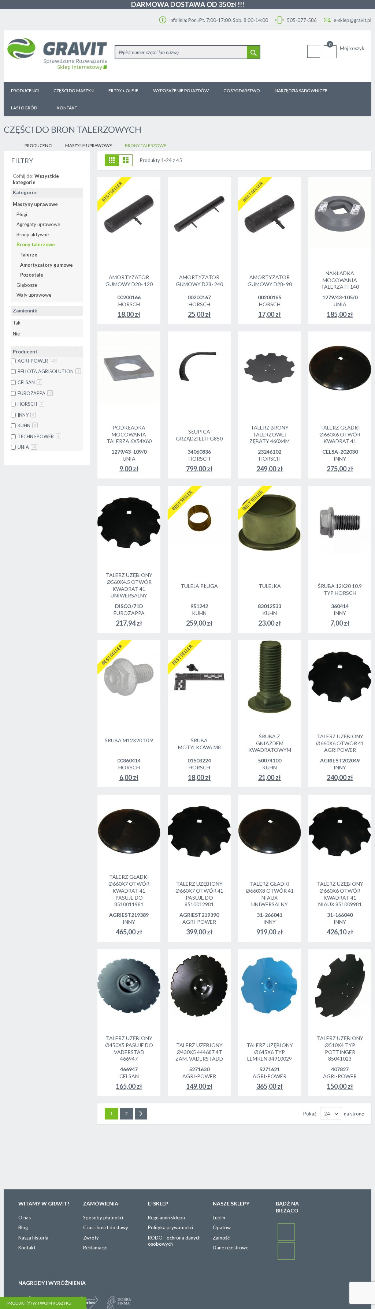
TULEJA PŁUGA (199, 586)
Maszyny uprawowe (88, 145)
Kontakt (27, 1247)
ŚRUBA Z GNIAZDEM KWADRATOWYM (269, 743)
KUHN (27, 425)
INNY (26, 415)
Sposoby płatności (103, 1217)
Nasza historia (33, 1238)
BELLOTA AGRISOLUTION (48, 371)
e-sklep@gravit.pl (352, 20)
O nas (24, 1217)
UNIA (27, 447)
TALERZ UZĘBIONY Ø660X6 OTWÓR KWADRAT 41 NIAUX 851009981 (340, 894)
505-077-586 (301, 20)
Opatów (222, 1227)
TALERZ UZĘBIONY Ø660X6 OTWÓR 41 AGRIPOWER (340, 743)
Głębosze (26, 285)
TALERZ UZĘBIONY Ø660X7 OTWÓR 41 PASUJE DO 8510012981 (199, 894)
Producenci (38, 145)
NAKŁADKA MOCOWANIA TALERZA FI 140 (340, 280)
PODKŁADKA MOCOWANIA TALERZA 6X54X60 (129, 434)
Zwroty (91, 1238)
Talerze (28, 255)
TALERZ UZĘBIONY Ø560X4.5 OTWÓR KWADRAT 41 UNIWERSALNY (129, 585)
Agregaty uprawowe (38, 224)
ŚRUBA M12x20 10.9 (129, 740)
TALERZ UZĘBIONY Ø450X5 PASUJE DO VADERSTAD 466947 (129, 1048)
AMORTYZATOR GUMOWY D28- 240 (199, 280)
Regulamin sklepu (166, 1217)
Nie (16, 334)
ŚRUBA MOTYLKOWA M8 (199, 743)
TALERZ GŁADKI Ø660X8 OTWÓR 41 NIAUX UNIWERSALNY (270, 894)
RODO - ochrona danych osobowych (174, 1241)
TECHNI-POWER (39, 436)
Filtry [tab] (22, 161)
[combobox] (187, 52)
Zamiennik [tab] (25, 311)
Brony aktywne (32, 234)
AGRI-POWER (36, 361)
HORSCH (30, 404)
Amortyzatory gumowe (46, 265)
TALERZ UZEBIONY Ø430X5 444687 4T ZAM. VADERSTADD (199, 1052)
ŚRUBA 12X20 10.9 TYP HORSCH (340, 589)
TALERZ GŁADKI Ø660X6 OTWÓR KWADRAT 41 (339, 434)
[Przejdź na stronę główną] (9, 146)
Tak (17, 323)
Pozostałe (31, 275)
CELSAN (29, 382)
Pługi (21, 214)
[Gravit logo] (57, 56)
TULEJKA (270, 586)
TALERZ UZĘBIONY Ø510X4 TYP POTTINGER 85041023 (340, 1048)
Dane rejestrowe (230, 1247)
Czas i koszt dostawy (105, 1227)
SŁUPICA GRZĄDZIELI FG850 (199, 435)
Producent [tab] (25, 352)
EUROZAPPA (34, 393)
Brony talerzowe (35, 244)
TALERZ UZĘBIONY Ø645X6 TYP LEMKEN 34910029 (269, 1052)
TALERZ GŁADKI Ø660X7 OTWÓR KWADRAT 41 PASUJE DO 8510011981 (128, 891)
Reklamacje (95, 1247)
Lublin (219, 1217)
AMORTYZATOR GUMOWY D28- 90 (270, 280)
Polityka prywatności (170, 1227)
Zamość (221, 1238)
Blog (23, 1227)
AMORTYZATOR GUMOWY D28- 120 (129, 280)
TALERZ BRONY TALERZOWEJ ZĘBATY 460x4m (269, 434)
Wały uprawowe (33, 295)
